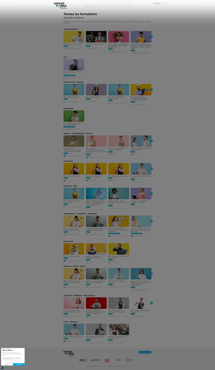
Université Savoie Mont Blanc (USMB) (72, 128)
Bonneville (142, 316)
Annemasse (76, 101)
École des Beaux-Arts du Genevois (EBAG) (73, 77)
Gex (141, 182)
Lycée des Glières (91, 342)
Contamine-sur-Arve (92, 49)
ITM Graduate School (137, 206)
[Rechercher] (130, 5)
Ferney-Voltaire (78, 155)
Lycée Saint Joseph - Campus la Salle (72, 48)
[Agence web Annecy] (108, 366)
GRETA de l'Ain (91, 101)
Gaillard (67, 78)
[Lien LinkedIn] (157, 3)
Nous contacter (145, 352)
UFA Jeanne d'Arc (136, 182)
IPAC (134, 154)
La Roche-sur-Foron (120, 52)
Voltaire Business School (70, 155)
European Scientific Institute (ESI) (94, 209)
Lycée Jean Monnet (69, 101)
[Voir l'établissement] (65, 49)
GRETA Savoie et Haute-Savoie (116, 102)
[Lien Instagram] (154, 3)
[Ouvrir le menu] (160, 3)
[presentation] (151, 36)
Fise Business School (69, 234)
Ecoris (112, 154)
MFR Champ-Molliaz (136, 104)
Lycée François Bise (136, 316)
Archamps (103, 209)
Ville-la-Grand (138, 154)
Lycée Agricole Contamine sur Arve (94, 48)
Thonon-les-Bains (77, 234)
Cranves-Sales (143, 104)
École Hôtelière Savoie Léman (93, 317)
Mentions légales (117, 366)
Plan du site (125, 366)
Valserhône (96, 101)
